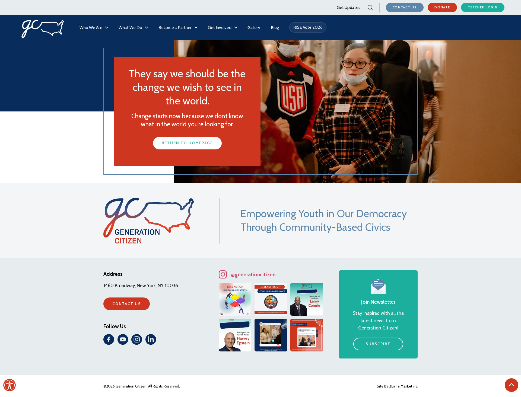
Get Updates (348, 7)
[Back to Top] (511, 385)
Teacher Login (482, 7)
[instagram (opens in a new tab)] (136, 339)
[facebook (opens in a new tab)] (108, 339)
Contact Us (405, 7)
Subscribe (378, 344)
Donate (442, 7)
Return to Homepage (187, 143)
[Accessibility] (9, 385)
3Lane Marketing (403, 386)
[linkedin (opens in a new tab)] (150, 339)
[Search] (370, 7)
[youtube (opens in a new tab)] (122, 339)
